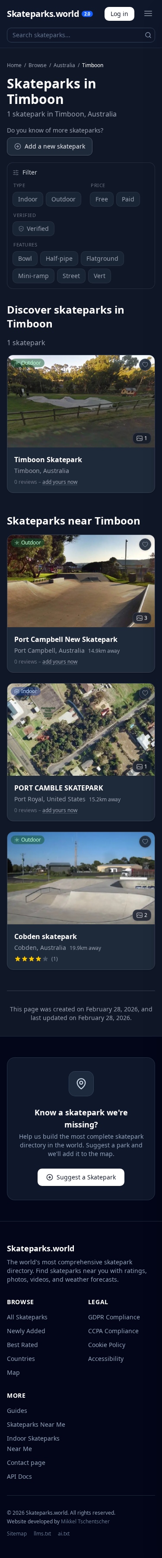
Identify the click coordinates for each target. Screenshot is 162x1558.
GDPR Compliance (114, 1317)
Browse (38, 65)
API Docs (19, 1476)
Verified (38, 228)
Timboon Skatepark (48, 459)
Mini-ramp (33, 276)
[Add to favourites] (145, 365)
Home (14, 65)
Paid (128, 199)
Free (101, 199)
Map (13, 1372)
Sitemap (17, 1533)
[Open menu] (148, 13)
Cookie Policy (106, 1345)
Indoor (28, 199)
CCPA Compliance (113, 1331)
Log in (119, 14)
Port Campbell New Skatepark (66, 639)
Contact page (26, 1462)
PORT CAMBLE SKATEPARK (58, 788)
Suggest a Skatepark (86, 1177)
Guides (17, 1410)
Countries (21, 1358)
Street (71, 276)
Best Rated (22, 1345)
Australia (64, 65)
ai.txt (64, 1533)
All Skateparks (27, 1317)
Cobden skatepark (45, 936)
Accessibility (106, 1358)
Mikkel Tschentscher (85, 1521)
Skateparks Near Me (36, 1424)
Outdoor (63, 199)
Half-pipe (59, 258)
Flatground (102, 258)
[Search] (148, 35)
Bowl (25, 258)
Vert (99, 276)
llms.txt (42, 1533)
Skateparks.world (48, 13)
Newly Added (26, 1331)
